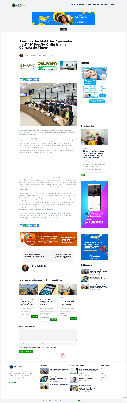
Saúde (61, 297)
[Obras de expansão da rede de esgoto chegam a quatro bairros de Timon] (28, 289)
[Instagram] (34, 271)
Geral (22, 297)
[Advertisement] (48, 165)
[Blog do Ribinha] (21, 55)
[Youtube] (42, 271)
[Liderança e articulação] (74, 380)
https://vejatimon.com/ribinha (38, 268)
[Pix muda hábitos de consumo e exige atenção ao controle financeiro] (48, 289)
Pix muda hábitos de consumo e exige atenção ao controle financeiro (47, 302)
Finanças (42, 297)
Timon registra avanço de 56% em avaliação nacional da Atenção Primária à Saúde (67, 302)
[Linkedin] (37, 271)
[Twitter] (39, 271)
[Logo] (18, 5)
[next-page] (84, 175)
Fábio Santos (81, 400)
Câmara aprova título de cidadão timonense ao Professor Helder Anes (63, 256)
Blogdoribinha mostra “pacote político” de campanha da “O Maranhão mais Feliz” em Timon (88, 371)
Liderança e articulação (86, 378)
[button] (113, 4)
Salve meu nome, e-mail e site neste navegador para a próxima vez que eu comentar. (39, 347)
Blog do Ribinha (30, 55)
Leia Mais (34, 316)
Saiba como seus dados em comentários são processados (55, 355)
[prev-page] (82, 175)
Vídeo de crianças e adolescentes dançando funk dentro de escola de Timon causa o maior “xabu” (88, 387)
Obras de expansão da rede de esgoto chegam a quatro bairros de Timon (28, 302)
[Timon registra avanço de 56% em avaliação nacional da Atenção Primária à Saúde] (67, 289)
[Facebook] (32, 271)
